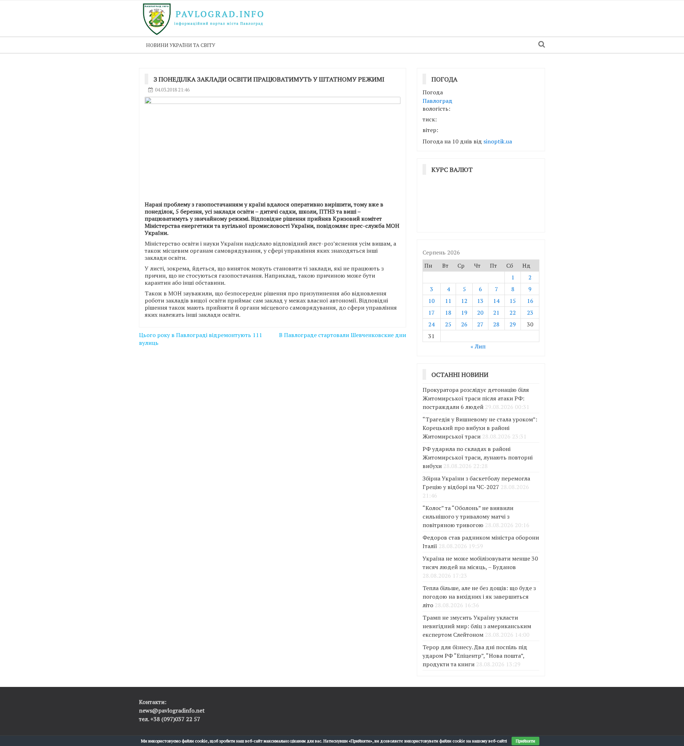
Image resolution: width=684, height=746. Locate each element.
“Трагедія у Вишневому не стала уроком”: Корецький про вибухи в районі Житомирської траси (480, 427)
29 (512, 324)
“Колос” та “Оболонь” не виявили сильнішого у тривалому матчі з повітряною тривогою (468, 516)
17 (431, 312)
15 (512, 301)
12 (464, 301)
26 (464, 324)
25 (448, 324)
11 (448, 301)
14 (496, 301)
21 (496, 312)
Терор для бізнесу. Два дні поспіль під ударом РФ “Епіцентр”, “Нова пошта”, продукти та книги (475, 655)
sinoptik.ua (497, 141)
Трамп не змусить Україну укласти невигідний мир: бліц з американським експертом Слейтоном (477, 626)
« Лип (478, 346)
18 (448, 312)
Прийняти (525, 741)
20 (480, 312)
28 (496, 324)
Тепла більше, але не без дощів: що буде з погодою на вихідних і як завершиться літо (479, 596)
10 (431, 301)
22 (512, 312)
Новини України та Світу (180, 45)
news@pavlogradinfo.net (172, 710)
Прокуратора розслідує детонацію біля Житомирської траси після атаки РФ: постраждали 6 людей (476, 398)
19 (464, 312)
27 (480, 324)
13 (480, 301)
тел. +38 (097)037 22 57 (169, 719)
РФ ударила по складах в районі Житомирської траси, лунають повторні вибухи (478, 457)
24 (431, 324)
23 (530, 312)
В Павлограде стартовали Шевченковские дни (342, 335)
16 (530, 301)
